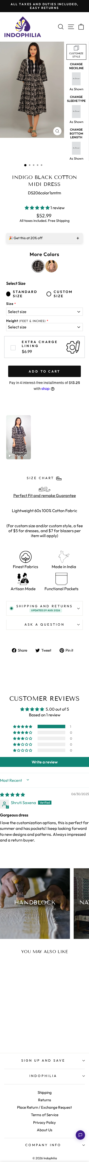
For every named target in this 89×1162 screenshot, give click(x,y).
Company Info (43, 1145)
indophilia (43, 1076)
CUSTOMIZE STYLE (76, 55)
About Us (44, 1130)
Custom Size (63, 294)
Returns (44, 1100)
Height (26, 321)
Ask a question (44, 624)
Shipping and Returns (44, 608)
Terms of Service (44, 1114)
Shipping (45, 1092)
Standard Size (25, 294)
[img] (12, 794)
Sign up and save (43, 1060)
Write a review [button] (45, 761)
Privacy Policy (44, 1122)
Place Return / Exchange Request (44, 1107)
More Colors (44, 254)
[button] (37, 207)
